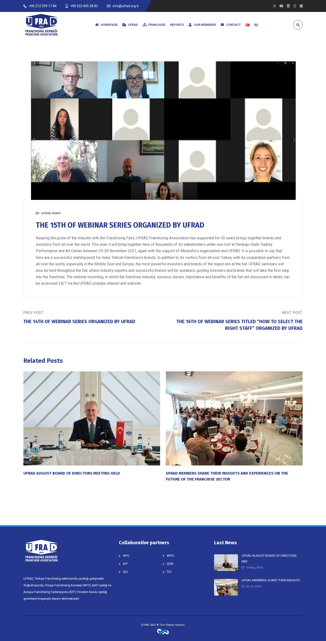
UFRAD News (51, 213)
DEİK (170, 564)
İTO (169, 572)
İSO (125, 572)
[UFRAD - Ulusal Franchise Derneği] (41, 25)
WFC (126, 555)
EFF (125, 564)
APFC (170, 555)
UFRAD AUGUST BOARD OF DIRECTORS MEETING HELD (71, 473)
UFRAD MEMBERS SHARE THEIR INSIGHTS (271, 580)
